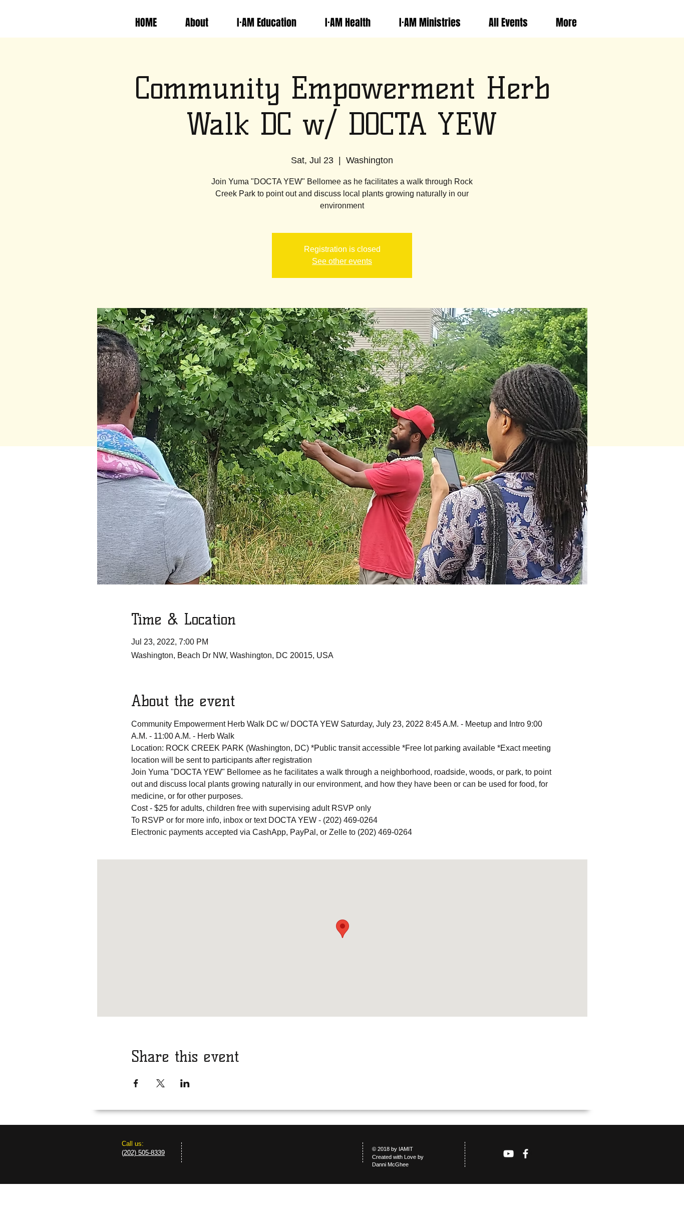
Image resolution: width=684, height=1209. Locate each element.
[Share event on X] (160, 1083)
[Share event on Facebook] (136, 1083)
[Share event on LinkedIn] (185, 1083)
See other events (342, 261)
